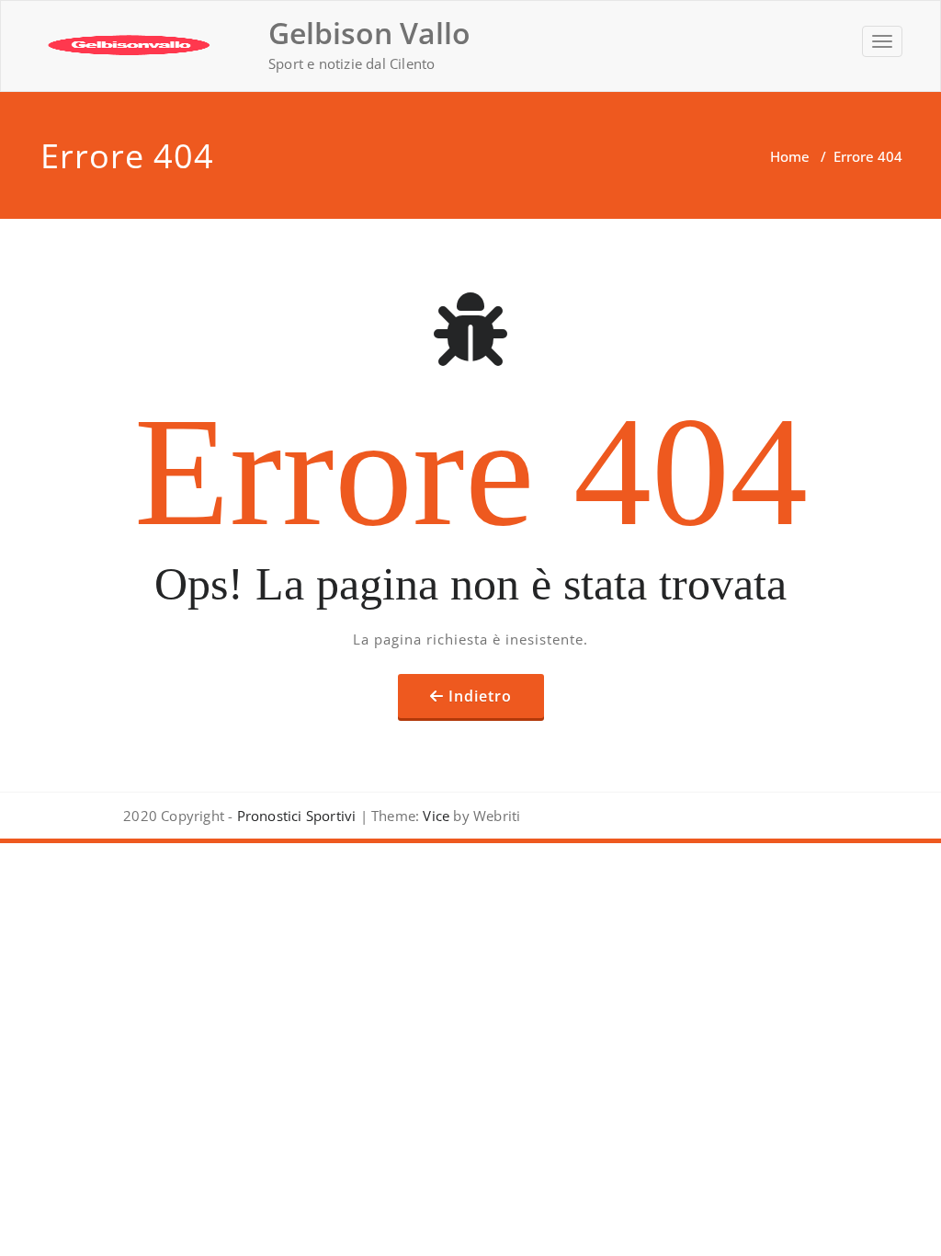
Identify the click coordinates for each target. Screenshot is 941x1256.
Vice (434, 815)
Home (790, 156)
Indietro (480, 696)
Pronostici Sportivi (297, 815)
